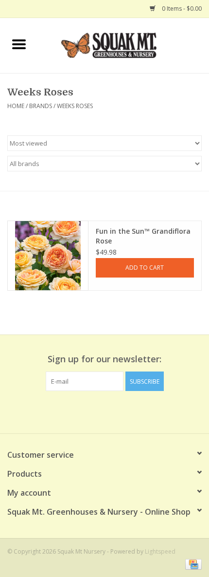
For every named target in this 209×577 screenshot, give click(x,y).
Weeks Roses (75, 106)
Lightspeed (160, 551)
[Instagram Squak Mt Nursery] (122, 411)
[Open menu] (19, 44)
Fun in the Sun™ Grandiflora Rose (143, 235)
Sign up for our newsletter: (104, 359)
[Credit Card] (192, 563)
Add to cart (144, 267)
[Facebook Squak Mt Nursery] (87, 411)
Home (15, 106)
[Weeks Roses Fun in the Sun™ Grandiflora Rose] (48, 255)
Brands (40, 106)
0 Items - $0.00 (181, 8)
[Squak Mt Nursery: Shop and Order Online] (123, 44)
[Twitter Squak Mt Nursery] (104, 411)
